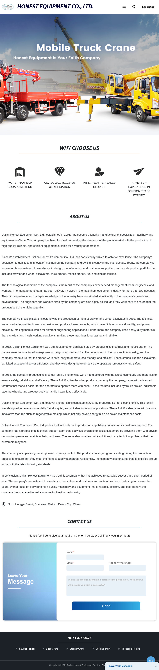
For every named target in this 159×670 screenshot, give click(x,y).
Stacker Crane (77, 648)
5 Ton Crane (52, 648)
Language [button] (148, 6)
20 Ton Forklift (103, 648)
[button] (124, 7)
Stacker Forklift (26, 648)
